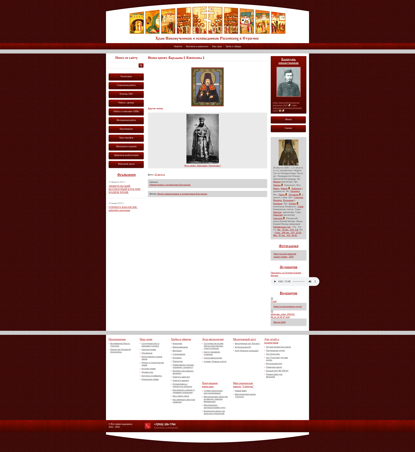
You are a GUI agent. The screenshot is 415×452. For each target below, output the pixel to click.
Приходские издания (126, 146)
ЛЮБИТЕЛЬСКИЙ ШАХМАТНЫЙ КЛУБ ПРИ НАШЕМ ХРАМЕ (124, 189)
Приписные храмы (150, 379)
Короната (296, 188)
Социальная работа (126, 85)
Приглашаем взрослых (210, 384)
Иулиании (293, 195)
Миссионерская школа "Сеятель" (243, 384)
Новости (178, 46)
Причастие (178, 361)
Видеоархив (288, 293)
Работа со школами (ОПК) (126, 111)
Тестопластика (273, 354)
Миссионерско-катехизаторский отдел (214, 406)
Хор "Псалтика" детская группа (277, 359)
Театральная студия (275, 350)
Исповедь (177, 358)
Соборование (179, 354)
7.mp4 (274, 301)
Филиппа (277, 200)
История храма (149, 369)
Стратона (298, 197)
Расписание (126, 76)
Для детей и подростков (271, 340)
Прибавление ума (281, 227)
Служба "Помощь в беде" (215, 361)
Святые (288, 127)
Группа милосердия (213, 358)
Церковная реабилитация (126, 155)
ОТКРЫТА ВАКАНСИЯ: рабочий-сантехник (123, 208)
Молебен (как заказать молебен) (183, 372)
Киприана (277, 203)
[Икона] (280, 110)
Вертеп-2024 (279, 322)
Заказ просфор (126, 137)
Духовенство (147, 372)
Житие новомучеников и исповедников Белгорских (182, 194)
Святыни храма (149, 349)
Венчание (177, 351)
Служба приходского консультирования (213, 392)
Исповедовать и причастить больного (182, 385)
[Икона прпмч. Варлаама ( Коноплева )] (207, 105)
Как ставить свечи (181, 396)
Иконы (288, 119)
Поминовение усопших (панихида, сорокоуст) (183, 366)
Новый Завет (241, 391)
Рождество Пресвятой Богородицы (120, 350)
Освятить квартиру (181, 377)
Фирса (276, 188)
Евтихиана (288, 200)
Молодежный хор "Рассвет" (247, 343)
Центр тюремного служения (212, 353)
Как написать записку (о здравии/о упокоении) (184, 391)
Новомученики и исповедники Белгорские (169, 185)
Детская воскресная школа (278, 347)
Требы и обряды (233, 46)
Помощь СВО (126, 93)
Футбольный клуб (243, 347)
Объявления (126, 174)
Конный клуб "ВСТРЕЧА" (277, 371)
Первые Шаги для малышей (274, 375)
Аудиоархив (288, 267)
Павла (282, 195)
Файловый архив (126, 163)
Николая (277, 212)
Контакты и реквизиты (197, 46)
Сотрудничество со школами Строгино (150, 344)
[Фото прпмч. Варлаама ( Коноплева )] (202, 163)
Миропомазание (180, 347)
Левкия (284, 188)
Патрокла (295, 191)
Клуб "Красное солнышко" (247, 351)
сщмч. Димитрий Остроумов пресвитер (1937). (287, 108)
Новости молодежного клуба (287, 306)
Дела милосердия (213, 339)
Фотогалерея (288, 246)
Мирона (277, 182)
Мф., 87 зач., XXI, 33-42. (285, 235)
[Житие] (289, 105)
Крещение (177, 343)
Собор (300, 206)
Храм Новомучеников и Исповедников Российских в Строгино (207, 23)
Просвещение (126, 128)
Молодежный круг (244, 339)
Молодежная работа (126, 120)
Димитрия (278, 215)
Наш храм (217, 46)
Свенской (277, 218)
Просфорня (147, 353)
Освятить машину (181, 380)
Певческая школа (274, 367)
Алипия (292, 203)
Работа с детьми (126, 102)
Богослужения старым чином (152, 358)
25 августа (159, 174)
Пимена (277, 185)
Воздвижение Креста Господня (120, 344)
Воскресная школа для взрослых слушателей (214, 412)
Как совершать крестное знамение (184, 401)
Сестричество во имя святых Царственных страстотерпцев (213, 346)
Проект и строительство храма (153, 364)
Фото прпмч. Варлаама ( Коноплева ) (202, 165)
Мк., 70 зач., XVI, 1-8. (288, 230)
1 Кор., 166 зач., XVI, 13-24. (288, 232)
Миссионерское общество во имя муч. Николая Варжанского (216, 399)
